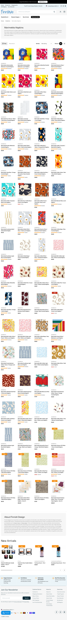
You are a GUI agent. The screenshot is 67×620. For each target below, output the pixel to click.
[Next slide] (64, 570)
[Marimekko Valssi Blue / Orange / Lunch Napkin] (41, 107)
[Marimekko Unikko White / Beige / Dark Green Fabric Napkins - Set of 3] (25, 486)
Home (2, 5)
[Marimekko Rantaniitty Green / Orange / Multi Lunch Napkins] (25, 434)
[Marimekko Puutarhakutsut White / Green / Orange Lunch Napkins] (8, 352)
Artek (18, 523)
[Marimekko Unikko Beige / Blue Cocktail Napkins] (58, 218)
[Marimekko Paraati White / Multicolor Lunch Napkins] (58, 325)
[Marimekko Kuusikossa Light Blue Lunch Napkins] (25, 352)
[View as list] (64, 43)
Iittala (15, 523)
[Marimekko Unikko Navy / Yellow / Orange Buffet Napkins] (41, 134)
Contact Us (7, 5)
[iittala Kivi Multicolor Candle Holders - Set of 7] (8, 551)
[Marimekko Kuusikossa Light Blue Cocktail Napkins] (8, 245)
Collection (7, 21)
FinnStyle (7, 616)
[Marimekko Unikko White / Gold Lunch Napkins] (58, 352)
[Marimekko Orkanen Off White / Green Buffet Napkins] (25, 459)
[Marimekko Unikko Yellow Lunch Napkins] (8, 81)
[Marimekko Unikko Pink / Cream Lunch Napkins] (58, 271)
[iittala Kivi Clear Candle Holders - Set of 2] (25, 551)
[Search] (54, 12)
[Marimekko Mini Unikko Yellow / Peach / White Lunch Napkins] (8, 325)
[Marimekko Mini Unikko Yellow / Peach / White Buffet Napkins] (25, 407)
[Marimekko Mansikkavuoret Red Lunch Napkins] (41, 380)
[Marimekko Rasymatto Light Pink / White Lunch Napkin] (58, 459)
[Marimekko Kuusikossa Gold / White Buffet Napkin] (8, 218)
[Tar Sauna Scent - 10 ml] (41, 551)
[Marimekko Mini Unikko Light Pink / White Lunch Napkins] (25, 325)
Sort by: (38, 43)
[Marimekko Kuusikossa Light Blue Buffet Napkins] (8, 434)
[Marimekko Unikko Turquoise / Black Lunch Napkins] (8, 189)
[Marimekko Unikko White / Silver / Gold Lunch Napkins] (25, 218)
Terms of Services (18, 601)
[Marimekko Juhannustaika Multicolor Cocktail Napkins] (8, 54)
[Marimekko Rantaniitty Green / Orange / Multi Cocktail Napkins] (41, 298)
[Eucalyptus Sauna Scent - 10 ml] (58, 551)
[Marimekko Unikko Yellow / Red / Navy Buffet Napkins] (58, 161)
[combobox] (36, 11)
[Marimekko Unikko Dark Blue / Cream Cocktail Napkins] (41, 161)
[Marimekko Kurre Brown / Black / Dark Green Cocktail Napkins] (8, 107)
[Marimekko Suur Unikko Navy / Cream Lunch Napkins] (25, 189)
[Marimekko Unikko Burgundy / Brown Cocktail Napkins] (25, 380)
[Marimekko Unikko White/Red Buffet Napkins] (8, 271)
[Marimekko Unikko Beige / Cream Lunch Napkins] (58, 298)
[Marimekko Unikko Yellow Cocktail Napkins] (41, 81)
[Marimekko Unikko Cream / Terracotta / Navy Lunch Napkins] (41, 189)
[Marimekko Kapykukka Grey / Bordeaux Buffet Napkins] (25, 298)
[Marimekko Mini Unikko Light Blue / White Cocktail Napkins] (41, 352)
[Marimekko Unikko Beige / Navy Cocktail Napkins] (41, 325)
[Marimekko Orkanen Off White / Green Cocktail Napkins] (58, 434)
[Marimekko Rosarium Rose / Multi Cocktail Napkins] (58, 54)
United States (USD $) (53, 6)
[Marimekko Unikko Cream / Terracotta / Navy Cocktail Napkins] (25, 161)
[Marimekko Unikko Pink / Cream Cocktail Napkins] (25, 271)
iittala (2, 561)
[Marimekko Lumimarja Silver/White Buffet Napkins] (25, 107)
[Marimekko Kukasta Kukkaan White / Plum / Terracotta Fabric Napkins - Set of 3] (58, 486)
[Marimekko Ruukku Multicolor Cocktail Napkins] (8, 134)
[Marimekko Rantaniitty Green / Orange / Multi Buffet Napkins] (41, 434)
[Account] (60, 12)
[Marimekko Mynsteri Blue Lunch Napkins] (58, 189)
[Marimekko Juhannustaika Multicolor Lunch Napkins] (25, 54)
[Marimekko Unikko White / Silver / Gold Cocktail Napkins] (25, 134)
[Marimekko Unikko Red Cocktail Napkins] (41, 54)
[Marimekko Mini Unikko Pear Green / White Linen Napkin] (41, 459)
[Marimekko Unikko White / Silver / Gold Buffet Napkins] (41, 245)
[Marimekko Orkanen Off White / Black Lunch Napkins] (41, 486)
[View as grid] (60, 43)
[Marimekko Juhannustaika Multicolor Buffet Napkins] (58, 81)
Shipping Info (15, 5)
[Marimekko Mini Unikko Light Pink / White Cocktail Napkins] (58, 245)
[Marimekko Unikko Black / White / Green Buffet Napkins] (58, 107)
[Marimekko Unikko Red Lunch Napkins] (25, 81)
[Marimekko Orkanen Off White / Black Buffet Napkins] (8, 486)
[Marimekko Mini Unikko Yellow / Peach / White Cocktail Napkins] (41, 271)
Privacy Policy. (26, 601)
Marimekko (3, 63)
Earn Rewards (11, 6)
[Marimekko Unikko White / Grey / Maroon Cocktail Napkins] (58, 407)
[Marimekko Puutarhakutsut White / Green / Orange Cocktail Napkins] (58, 380)
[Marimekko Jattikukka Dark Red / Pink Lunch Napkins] (8, 380)
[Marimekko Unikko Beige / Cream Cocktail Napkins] (25, 245)
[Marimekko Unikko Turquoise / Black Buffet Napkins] (58, 134)
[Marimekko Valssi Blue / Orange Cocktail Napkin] (8, 161)
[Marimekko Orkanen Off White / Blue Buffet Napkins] (8, 459)
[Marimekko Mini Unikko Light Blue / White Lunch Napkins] (41, 407)
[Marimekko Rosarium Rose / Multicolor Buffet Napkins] (41, 218)
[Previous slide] (60, 570)
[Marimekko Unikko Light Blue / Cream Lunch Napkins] (8, 407)
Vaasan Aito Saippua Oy (39, 561)
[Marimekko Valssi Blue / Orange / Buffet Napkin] (8, 298)
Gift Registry (4, 6)
